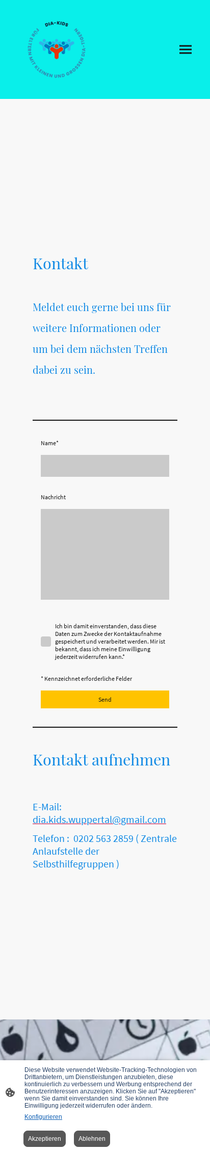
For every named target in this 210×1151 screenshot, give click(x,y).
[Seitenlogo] (56, 49)
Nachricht (53, 497)
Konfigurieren (43, 1116)
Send (105, 699)
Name (50, 443)
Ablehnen (92, 1138)
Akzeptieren (44, 1138)
